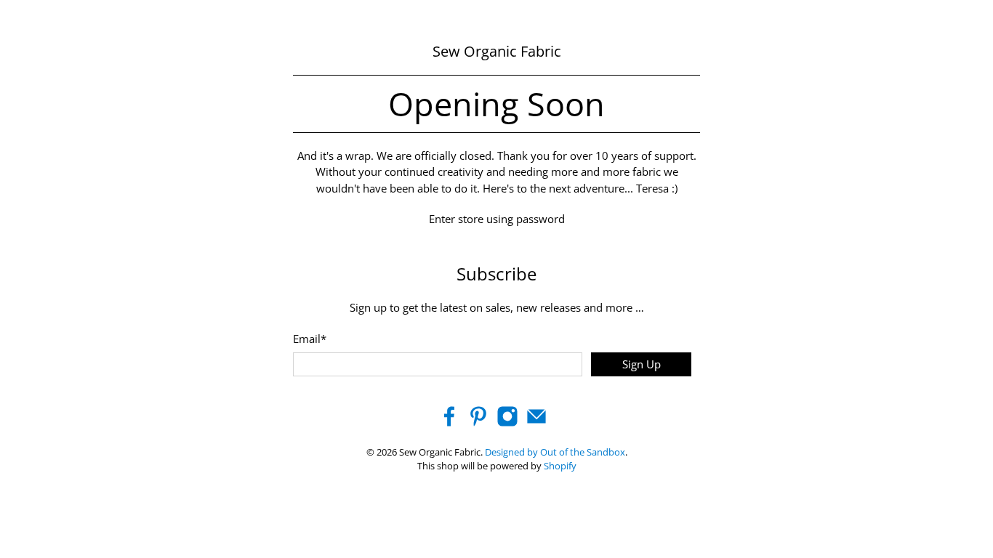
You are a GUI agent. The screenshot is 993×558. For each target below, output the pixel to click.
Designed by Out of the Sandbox (555, 452)
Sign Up (641, 364)
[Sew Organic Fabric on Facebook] (449, 423)
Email (309, 338)
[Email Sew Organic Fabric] (536, 423)
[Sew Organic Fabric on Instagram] (507, 423)
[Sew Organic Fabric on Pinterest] (478, 423)
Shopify (560, 466)
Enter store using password (497, 218)
